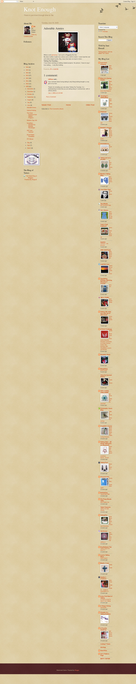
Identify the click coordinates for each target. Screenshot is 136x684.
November (30, 91)
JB (34, 26)
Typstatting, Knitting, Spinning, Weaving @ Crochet (106, 281)
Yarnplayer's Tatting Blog (104, 96)
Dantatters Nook (105, 354)
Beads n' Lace (104, 563)
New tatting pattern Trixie (110, 103)
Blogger (77, 670)
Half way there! (110, 67)
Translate (105, 31)
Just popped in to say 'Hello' (110, 215)
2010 (27, 83)
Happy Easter (110, 567)
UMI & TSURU (104, 297)
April (28, 145)
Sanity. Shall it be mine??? (105, 549)
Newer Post (46, 105)
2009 (27, 86)
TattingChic (103, 515)
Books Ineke (103, 370)
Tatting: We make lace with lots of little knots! (105, 313)
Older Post (90, 105)
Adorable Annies (31, 107)
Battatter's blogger (106, 127)
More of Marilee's (110, 466)
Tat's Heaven (104, 210)
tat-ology (103, 647)
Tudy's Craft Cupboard (104, 225)
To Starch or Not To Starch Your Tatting (105, 600)
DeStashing (104, 492)
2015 (27, 70)
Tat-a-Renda (104, 203)
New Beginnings (110, 300)
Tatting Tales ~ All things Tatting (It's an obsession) (106, 443)
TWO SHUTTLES (105, 250)
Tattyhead (103, 112)
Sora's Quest (103, 558)
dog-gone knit (104, 477)
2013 (27, 75)
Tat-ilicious (103, 531)
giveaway (54, 55)
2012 (27, 78)
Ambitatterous (104, 143)
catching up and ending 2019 (110, 269)
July (28, 102)
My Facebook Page (105, 205)
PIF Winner (30, 139)
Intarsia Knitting (31, 110)
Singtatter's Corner (106, 426)
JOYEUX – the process (104, 244)
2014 (27, 73)
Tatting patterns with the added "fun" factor (105, 52)
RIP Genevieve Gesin (110, 634)
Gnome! (110, 285)
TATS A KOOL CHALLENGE (104, 391)
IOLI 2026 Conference (110, 180)
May (28, 142)
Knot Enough (40, 9)
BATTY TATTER (105, 658)
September (30, 97)
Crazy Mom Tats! (105, 189)
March (29, 148)
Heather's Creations (103, 578)
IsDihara (50, 79)
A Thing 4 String (105, 606)
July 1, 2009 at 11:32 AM (55, 93)
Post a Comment (51, 97)
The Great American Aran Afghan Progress (32, 115)
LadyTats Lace (104, 264)
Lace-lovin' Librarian (103, 63)
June (28, 105)
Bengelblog (104, 369)
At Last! (110, 146)
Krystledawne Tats (106, 547)
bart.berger (103, 607)
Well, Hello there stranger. (110, 255)
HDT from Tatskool (30, 131)
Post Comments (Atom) (56, 109)
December (30, 89)
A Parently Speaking (103, 629)
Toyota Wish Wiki (105, 494)
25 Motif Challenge (106, 329)
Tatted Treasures (105, 507)
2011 (27, 81)
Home (68, 105)
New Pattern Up (104, 502)
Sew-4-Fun (103, 650)
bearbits (102, 242)
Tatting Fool (104, 462)
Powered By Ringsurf (31, 179)
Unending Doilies (110, 319)
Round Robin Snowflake (30, 135)
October (29, 94)
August (29, 100)
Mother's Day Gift (32, 120)
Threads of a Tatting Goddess (105, 613)
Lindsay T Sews (105, 644)
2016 (27, 67)
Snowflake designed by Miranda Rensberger (31, 125)
